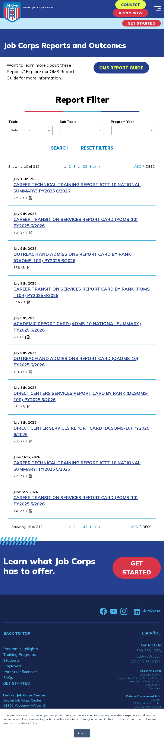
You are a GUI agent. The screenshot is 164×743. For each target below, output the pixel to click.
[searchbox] (114, 130)
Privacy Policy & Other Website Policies (139, 678)
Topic (13, 121)
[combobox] (31, 130)
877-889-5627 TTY (145, 661)
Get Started (141, 23)
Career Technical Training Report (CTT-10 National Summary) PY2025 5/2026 (77, 466)
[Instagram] (124, 611)
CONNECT (130, 4)
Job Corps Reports (150, 674)
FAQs (8, 677)
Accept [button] (82, 733)
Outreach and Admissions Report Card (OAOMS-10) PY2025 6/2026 (75, 361)
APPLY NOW (131, 12)
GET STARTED (16, 683)
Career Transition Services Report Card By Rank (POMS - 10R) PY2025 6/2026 (81, 292)
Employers (12, 666)
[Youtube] (113, 611)
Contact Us (151, 645)
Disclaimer (154, 688)
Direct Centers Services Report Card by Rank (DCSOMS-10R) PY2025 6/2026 (81, 396)
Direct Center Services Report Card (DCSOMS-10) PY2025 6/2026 (81, 431)
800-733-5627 (148, 656)
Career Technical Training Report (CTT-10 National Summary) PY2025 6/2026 (77, 188)
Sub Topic (68, 121)
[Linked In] (136, 611)
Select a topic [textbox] (21, 130)
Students (11, 660)
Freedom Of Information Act (145, 681)
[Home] (12, 12)
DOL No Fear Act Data (148, 706)
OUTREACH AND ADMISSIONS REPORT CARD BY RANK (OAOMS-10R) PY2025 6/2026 (72, 257)
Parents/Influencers (20, 671)
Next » (95, 166)
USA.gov (156, 699)
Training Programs (19, 654)
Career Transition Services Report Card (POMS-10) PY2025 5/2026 (75, 501)
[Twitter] (130, 611)
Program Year (122, 121)
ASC (137, 166)
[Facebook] (103, 611)
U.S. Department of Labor (146, 703)
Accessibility (153, 684)
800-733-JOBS (148, 650)
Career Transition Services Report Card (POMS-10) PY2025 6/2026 (75, 222)
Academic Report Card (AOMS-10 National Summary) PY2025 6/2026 (77, 327)
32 (85, 166)
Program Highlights (20, 648)
